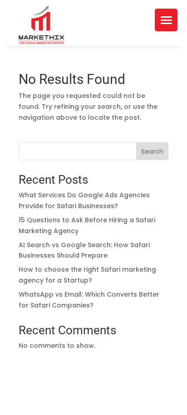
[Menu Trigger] (166, 20)
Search (152, 151)
